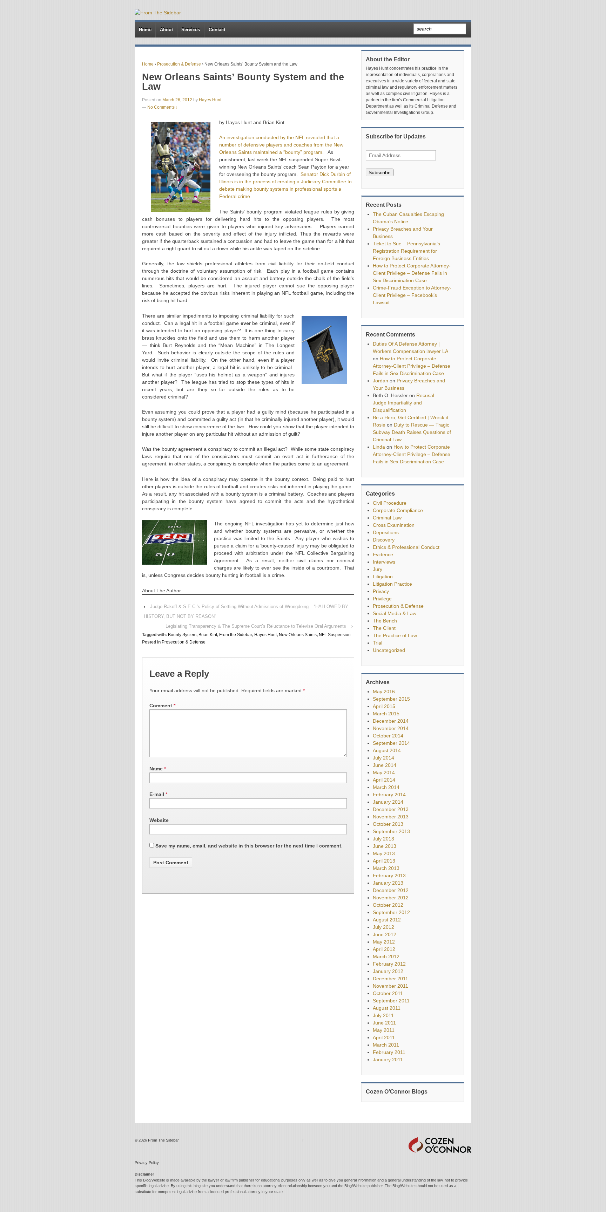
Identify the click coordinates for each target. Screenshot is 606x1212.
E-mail (156, 794)
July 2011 (383, 1015)
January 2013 (388, 883)
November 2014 (391, 728)
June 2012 (384, 934)
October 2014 (388, 735)
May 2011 (384, 1030)
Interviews (384, 562)
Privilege (382, 598)
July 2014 (383, 758)
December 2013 (391, 809)
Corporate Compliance (398, 510)
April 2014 (384, 780)
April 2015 (384, 706)
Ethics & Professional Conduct (406, 547)
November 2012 (391, 897)
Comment (162, 705)
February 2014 (389, 794)
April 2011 (384, 1037)
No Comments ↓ (162, 107)
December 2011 (390, 978)
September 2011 (391, 1000)
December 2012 (391, 890)
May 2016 (384, 691)
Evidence (383, 554)
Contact (217, 29)
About (166, 29)
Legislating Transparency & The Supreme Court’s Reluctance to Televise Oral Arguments (256, 626)
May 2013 (384, 853)
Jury (377, 569)
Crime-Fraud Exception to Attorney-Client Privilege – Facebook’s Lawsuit (412, 295)
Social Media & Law (394, 613)
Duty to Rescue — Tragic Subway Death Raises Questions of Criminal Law (412, 432)
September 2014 (391, 743)
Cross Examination (394, 525)
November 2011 (390, 986)
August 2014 (387, 750)
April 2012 (384, 949)
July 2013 (383, 839)
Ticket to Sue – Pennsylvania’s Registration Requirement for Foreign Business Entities (406, 251)
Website (159, 820)
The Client (384, 628)
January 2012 (388, 971)
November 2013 (391, 816)
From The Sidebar (163, 1140)
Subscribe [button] (380, 172)
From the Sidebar (235, 634)
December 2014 (391, 721)
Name (156, 768)
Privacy (381, 591)
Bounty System (182, 634)
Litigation (383, 576)
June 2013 (384, 846)
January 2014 (388, 802)
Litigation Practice (392, 584)
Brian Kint (207, 634)
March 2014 (386, 787)
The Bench (385, 621)
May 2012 (384, 942)
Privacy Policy (147, 1162)
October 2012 (388, 905)
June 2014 (384, 765)
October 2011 (388, 993)
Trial (377, 643)
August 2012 (387, 919)
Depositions (386, 532)
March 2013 (386, 868)
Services (190, 29)
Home (145, 29)
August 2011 (386, 1008)
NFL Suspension (335, 634)
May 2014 (384, 772)
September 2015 (391, 699)
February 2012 (389, 964)
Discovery (384, 540)
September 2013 (391, 831)
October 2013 (388, 824)
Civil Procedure (389, 503)
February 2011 (389, 1052)
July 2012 (383, 927)
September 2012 (391, 912)
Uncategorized (389, 650)
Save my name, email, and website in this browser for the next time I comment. (249, 846)
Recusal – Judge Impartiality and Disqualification (405, 403)
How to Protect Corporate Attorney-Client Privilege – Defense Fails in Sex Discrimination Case (412, 273)
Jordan (380, 380)
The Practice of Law (395, 635)
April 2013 (384, 861)
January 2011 (388, 1059)
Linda (379, 447)
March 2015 (386, 713)
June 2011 (384, 1023)
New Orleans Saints (298, 634)
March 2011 (386, 1045)
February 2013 (389, 875)
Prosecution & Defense (179, 64)
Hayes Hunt (210, 99)
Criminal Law (387, 517)
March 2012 (386, 956)
